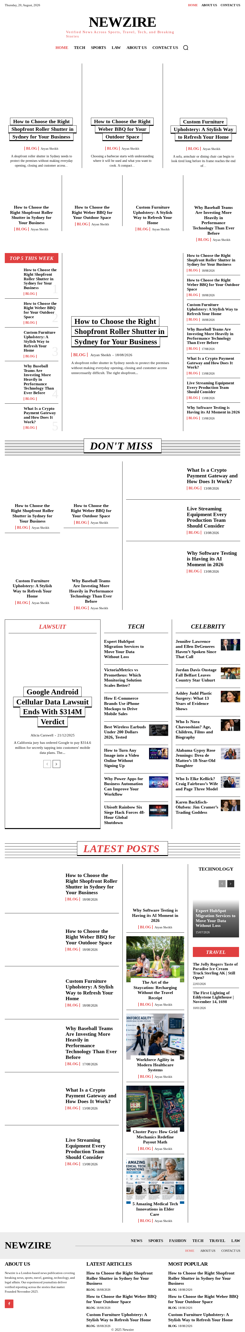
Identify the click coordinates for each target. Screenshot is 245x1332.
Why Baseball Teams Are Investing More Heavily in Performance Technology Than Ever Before (213, 220)
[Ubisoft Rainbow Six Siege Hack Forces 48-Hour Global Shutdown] (158, 810)
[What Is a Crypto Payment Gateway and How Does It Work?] (13, 414)
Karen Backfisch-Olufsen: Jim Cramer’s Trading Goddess (197, 807)
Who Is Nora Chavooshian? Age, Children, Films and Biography (194, 729)
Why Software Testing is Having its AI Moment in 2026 (213, 409)
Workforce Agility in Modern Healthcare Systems (155, 1064)
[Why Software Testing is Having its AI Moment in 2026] (154, 562)
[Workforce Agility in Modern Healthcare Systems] (155, 1037)
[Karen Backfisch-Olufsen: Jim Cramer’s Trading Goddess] (230, 805)
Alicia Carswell (42, 735)
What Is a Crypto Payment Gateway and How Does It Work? (40, 415)
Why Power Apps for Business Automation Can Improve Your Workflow (123, 786)
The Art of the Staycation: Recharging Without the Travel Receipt (155, 990)
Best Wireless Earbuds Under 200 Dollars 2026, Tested (125, 732)
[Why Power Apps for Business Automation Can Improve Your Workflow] (158, 782)
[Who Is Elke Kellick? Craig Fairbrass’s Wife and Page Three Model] (230, 782)
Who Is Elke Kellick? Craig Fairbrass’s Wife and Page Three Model (197, 783)
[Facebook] (9, 1304)
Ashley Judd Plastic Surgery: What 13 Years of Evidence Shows (194, 701)
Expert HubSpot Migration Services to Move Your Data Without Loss (215, 918)
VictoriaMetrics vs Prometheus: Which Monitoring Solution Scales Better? (123, 677)
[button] (185, 47)
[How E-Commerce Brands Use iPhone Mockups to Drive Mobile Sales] (158, 701)
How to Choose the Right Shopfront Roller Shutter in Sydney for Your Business (42, 129)
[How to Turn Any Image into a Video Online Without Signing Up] (158, 753)
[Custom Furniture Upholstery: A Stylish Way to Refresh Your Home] (203, 92)
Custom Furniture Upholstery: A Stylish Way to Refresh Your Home (203, 129)
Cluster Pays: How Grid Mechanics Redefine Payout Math (155, 1136)
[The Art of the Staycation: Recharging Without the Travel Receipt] (155, 959)
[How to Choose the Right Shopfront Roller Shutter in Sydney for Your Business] (41, 92)
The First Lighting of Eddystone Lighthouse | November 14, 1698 (213, 997)
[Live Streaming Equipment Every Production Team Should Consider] (154, 520)
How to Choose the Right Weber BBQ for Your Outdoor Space (122, 129)
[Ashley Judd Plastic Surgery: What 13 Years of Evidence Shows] (230, 697)
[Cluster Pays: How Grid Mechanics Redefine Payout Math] (155, 1109)
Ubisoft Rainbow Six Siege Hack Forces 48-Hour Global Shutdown (124, 815)
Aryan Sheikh (49, 148)
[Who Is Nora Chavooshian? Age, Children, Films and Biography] (230, 725)
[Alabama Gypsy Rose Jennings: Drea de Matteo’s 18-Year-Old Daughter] (230, 754)
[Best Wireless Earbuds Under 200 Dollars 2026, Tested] (158, 730)
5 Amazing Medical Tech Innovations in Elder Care (155, 1208)
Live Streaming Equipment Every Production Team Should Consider (210, 387)
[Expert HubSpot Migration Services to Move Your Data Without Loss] (158, 644)
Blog (31, 148)
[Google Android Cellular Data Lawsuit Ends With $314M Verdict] (53, 665)
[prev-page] (47, 764)
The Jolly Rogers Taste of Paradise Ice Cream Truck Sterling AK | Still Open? (215, 971)
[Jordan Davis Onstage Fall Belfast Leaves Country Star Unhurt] (230, 673)
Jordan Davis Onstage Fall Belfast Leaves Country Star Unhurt (196, 674)
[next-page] (56, 764)
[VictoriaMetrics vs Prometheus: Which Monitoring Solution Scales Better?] (158, 673)
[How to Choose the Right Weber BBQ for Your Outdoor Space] (122, 92)
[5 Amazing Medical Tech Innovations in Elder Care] (155, 1181)
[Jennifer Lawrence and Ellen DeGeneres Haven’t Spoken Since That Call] (230, 645)
